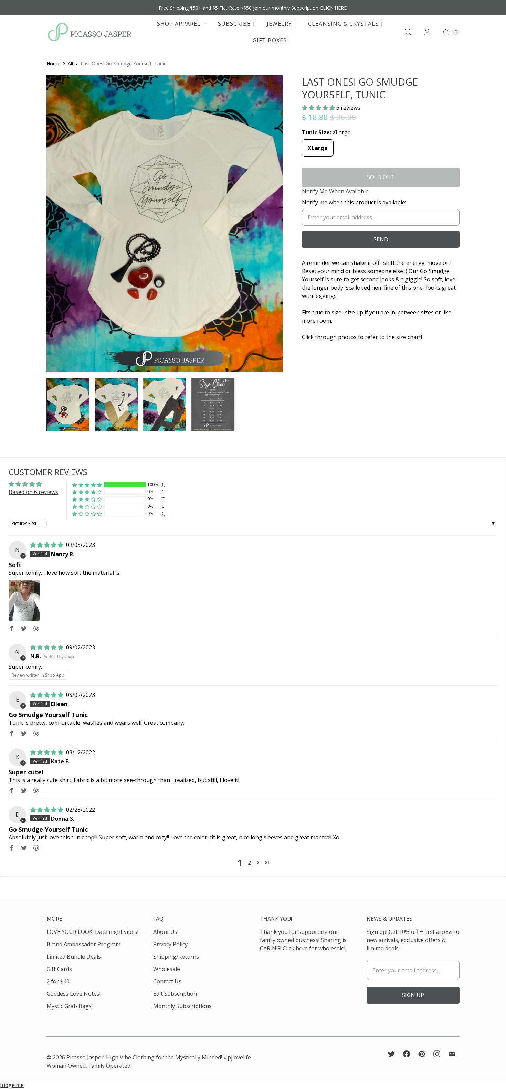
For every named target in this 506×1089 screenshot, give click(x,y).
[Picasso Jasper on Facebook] (406, 1054)
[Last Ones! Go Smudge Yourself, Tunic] (164, 223)
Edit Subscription (175, 994)
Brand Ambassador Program (83, 944)
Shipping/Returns (176, 956)
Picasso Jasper (85, 1057)
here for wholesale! (320, 948)
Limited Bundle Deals (73, 956)
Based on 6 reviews (33, 492)
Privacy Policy (170, 944)
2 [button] (249, 862)
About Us (165, 932)
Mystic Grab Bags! (69, 1006)
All (70, 63)
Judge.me (12, 1085)
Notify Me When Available (335, 191)
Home (53, 63)
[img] (47, 545)
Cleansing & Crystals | (346, 24)
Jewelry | (282, 24)
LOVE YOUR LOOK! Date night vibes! (92, 932)
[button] (319, 107)
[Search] (408, 32)
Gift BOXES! (270, 40)
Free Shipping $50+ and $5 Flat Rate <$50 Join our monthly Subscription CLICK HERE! (253, 7)
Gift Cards (59, 969)
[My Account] (427, 32)
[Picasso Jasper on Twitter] (391, 1054)
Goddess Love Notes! (73, 994)
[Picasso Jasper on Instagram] (436, 1054)
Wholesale (166, 969)
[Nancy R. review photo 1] (24, 600)
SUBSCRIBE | (237, 24)
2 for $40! (58, 981)
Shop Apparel (179, 24)
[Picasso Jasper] (89, 32)
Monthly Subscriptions (182, 1006)
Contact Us (167, 981)
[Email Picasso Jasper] (452, 1054)
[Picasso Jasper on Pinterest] (421, 1054)
